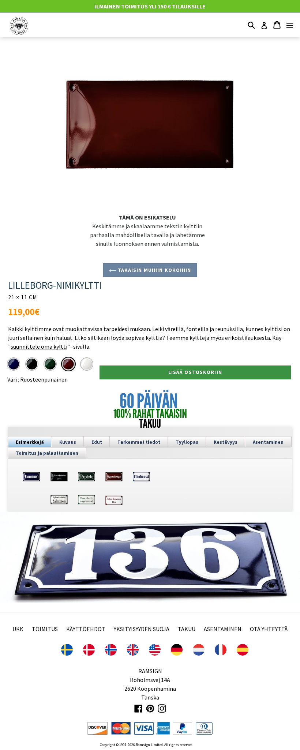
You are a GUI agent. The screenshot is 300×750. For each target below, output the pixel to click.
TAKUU (186, 629)
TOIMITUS (45, 629)
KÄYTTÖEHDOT (85, 629)
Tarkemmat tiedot (138, 442)
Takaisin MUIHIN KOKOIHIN (153, 270)
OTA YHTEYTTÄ (269, 629)
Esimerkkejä (30, 442)
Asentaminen (268, 442)
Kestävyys (225, 442)
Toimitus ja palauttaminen (47, 453)
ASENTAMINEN (222, 629)
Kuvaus (67, 442)
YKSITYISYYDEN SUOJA (141, 629)
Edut (96, 442)
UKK (17, 629)
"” (39, 346)
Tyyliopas (187, 442)
